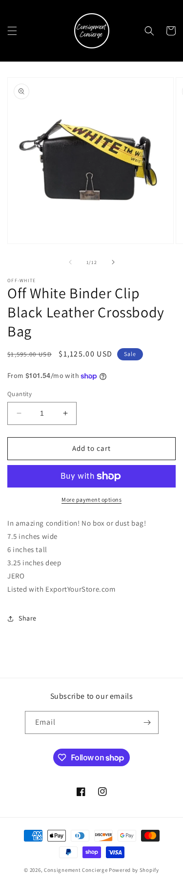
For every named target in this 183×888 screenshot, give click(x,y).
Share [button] (28, 618)
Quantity (19, 394)
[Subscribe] (147, 722)
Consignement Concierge (75, 869)
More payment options (91, 499)
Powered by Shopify (134, 869)
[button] (12, 31)
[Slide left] (70, 262)
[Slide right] (113, 262)
